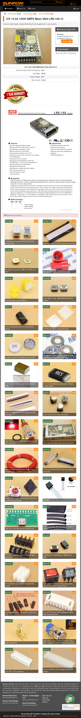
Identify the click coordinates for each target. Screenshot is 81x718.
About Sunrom (47, 695)
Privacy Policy (63, 716)
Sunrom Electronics (10, 695)
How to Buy (46, 700)
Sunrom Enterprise (29, 703)
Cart (74, 4)
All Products (14, 14)
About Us (22, 8)
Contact (32, 8)
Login (77, 8)
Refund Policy (41, 716)
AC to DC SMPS (46, 14)
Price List (45, 698)
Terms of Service (73, 716)
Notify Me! (66, 41)
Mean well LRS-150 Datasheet (66, 53)
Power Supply (30, 14)
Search (60, 2)
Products (9, 8)
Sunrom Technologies (10, 701)
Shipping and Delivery (52, 716)
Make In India (39, 686)
